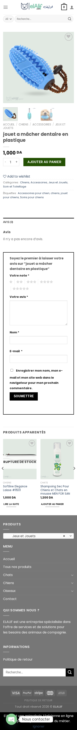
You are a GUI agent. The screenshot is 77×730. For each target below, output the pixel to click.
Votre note (19, 275)
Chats (8, 575)
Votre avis (19, 297)
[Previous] (9, 67)
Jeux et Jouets (58, 182)
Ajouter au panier (44, 162)
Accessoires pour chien (33, 193)
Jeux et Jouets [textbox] (36, 536)
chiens (55, 193)
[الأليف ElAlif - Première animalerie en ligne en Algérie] (38, 7)
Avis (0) (8, 222)
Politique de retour (18, 659)
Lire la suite (11, 504)
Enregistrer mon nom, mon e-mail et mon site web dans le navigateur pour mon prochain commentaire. (36, 379)
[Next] (67, 67)
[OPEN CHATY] (11, 719)
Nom (14, 332)
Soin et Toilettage (14, 186)
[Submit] (69, 19)
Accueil (9, 124)
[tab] (38, 222)
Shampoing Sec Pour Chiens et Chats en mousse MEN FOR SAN (55, 490)
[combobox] (38, 536)
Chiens (23, 124)
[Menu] (5, 7)
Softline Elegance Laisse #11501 (15, 488)
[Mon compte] (72, 7)
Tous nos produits (17, 566)
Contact (10, 598)
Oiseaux (9, 590)
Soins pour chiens (32, 197)
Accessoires (41, 124)
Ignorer (39, 726)
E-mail (16, 351)
